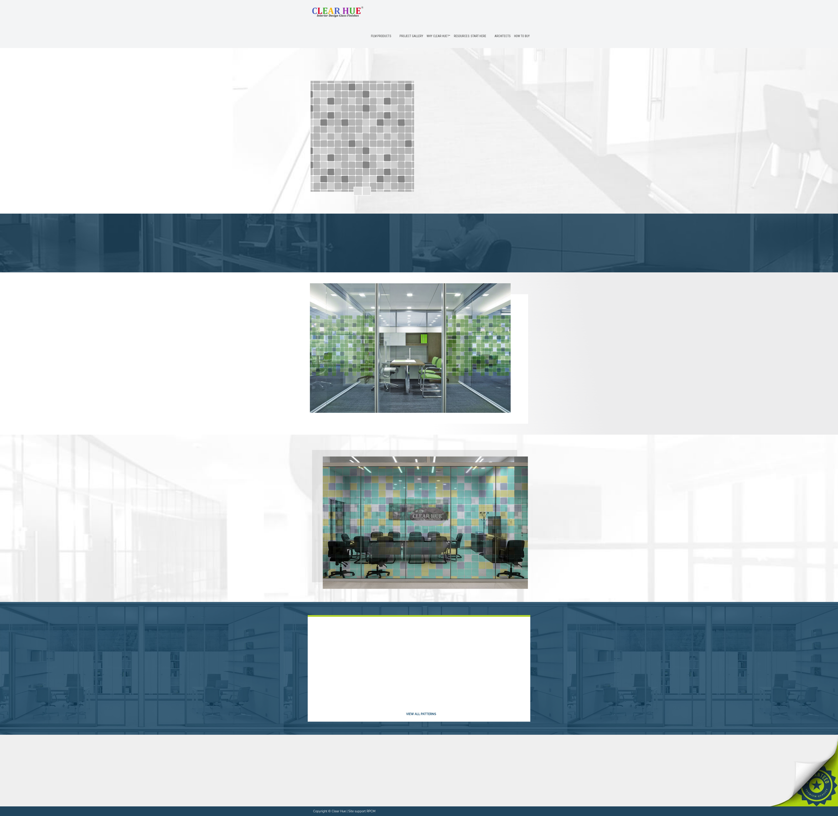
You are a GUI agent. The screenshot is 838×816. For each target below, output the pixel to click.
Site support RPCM (361, 811)
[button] (358, 191)
